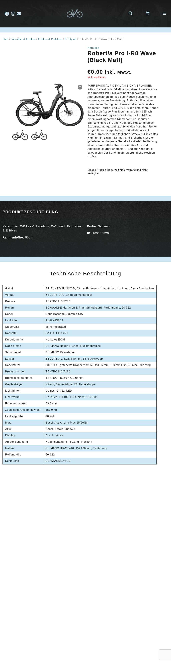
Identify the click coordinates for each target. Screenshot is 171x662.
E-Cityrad (70, 39)
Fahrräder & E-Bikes (23, 39)
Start (5, 39)
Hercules (93, 47)
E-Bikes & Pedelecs (50, 39)
